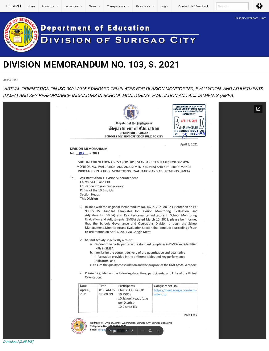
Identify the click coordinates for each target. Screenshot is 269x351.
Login (164, 6)
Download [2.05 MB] (18, 341)
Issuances (71, 6)
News (92, 6)
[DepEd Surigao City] (101, 33)
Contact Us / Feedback (193, 6)
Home (31, 6)
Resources (143, 6)
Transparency (116, 6)
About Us (48, 6)
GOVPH (13, 6)
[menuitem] (13, 6)
